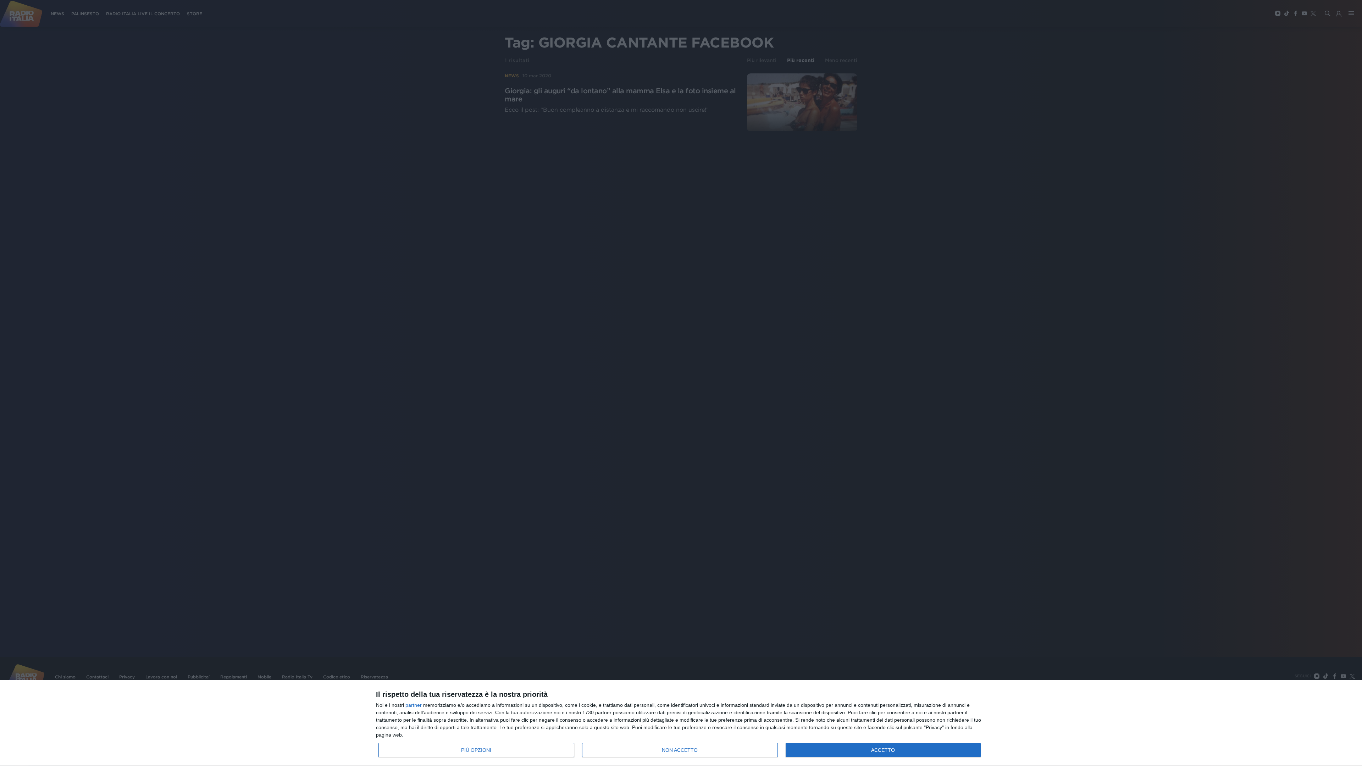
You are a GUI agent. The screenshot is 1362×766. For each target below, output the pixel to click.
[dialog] (681, 723)
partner (413, 705)
